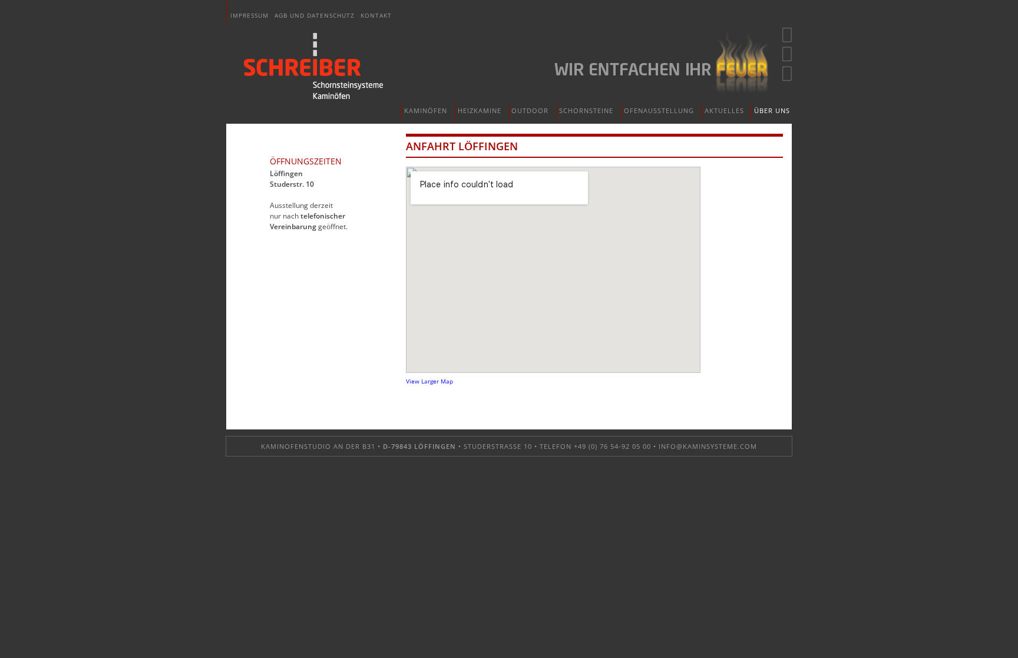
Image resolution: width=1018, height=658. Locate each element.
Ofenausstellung (659, 110)
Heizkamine (479, 110)
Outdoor (529, 110)
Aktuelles (724, 110)
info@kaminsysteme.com (708, 446)
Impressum (249, 15)
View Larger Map (429, 381)
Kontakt (376, 15)
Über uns (772, 110)
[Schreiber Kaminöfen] (313, 66)
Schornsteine (586, 110)
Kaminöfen (425, 110)
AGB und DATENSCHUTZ (315, 15)
